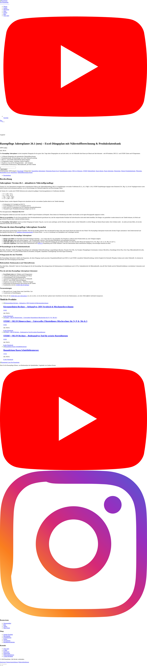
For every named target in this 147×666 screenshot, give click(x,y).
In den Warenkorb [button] (8, 316)
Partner (5, 12)
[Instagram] (73, 617)
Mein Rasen (6, 628)
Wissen (5, 6)
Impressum (6, 651)
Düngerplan (117, 171)
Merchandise (6, 636)
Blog (4, 14)
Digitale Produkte (8, 634)
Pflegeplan (6, 9)
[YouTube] (73, 469)
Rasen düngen (99, 171)
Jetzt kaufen (4, 169)
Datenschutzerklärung (12, 662)
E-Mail (5, 650)
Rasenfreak (14, 172)
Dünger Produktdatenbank (128, 171)
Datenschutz (6, 653)
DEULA (40, 243)
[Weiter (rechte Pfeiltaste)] (2, 665)
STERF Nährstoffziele (89, 171)
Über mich (6, 15)
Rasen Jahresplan (108, 171)
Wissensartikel (7, 623)
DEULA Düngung (77, 171)
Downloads (20, 171)
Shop (4, 11)
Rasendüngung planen (66, 171)
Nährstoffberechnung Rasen (24, 172)
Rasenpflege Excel (5, 172)
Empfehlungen (7, 637)
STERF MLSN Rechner (22, 285)
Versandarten (6, 640)
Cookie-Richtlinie (8, 656)
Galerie (5, 8)
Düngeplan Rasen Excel (52, 171)
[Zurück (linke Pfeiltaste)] (0, 665)
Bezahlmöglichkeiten (9, 642)
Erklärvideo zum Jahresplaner (19, 296)
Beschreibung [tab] (7, 175)
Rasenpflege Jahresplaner (38, 171)
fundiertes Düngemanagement (25, 232)
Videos (5, 626)
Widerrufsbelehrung (8, 655)
